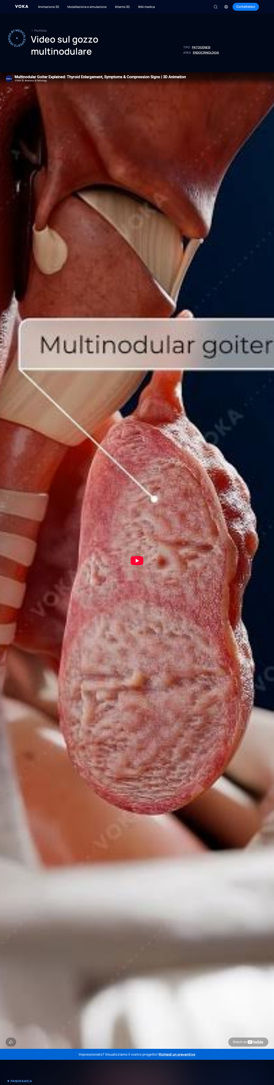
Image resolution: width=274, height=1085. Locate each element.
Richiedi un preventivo (177, 1054)
